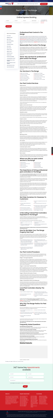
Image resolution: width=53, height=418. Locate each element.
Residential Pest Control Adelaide (11, 60)
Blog (33, 3)
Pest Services (30, 3)
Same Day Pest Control (10, 65)
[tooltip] (1, 7)
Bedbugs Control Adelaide (42, 396)
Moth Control (9, 47)
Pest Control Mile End (23, 397)
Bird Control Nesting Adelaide (43, 397)
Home (18, 3)
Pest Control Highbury (23, 405)
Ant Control (9, 35)
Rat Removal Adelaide (10, 56)
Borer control (9, 42)
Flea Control (9, 46)
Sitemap (37, 411)
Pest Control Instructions (24, 3)
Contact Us (36, 3)
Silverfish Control (9, 53)
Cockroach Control (10, 44)
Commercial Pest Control (11, 58)
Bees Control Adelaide (34, 397)
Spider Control (9, 51)
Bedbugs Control (9, 37)
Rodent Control (9, 49)
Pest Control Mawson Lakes (24, 396)
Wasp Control (9, 54)
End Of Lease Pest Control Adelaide (11, 63)
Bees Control (9, 39)
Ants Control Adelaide (34, 396)
